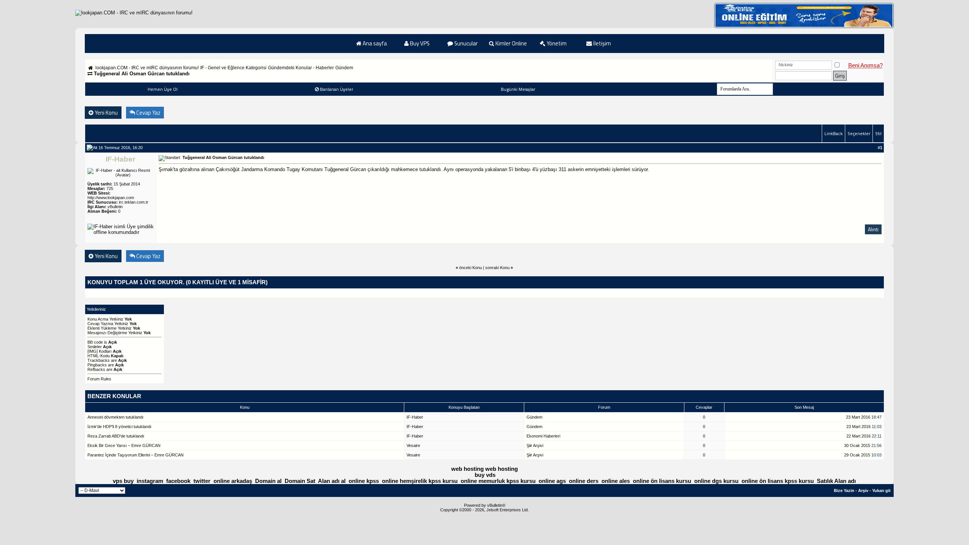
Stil (878, 133)
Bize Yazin (844, 490)
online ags (552, 481)
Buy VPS (419, 43)
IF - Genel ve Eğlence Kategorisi (233, 67)
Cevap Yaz (147, 112)
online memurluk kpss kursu (498, 481)
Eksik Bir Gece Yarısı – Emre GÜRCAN (123, 445)
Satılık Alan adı (836, 481)
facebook (178, 481)
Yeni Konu (105, 112)
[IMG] (92, 351)
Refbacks (96, 369)
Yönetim (556, 43)
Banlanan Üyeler (336, 89)
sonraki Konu (497, 267)
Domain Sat (300, 481)
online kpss (364, 481)
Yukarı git (881, 490)
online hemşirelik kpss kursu (420, 481)
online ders (583, 481)
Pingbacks (97, 365)
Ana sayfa (374, 43)
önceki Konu (470, 267)
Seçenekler (858, 133)
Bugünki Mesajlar (518, 89)
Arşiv (863, 490)
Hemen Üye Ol (163, 89)
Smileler (94, 346)
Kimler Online (510, 43)
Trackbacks (98, 360)
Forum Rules (99, 379)
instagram (150, 481)
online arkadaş (232, 481)
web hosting (467, 469)
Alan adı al (332, 481)
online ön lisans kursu (662, 481)
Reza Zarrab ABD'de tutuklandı (115, 436)
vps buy (123, 481)
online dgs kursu (716, 481)
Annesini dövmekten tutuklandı (115, 417)
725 (109, 188)
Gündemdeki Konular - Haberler (301, 67)
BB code (95, 342)
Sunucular (465, 43)
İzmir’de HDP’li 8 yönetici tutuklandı (119, 426)
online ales (615, 481)
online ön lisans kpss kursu (778, 481)
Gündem (344, 67)
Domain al (268, 481)
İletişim (601, 43)
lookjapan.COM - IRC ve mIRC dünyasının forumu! (147, 67)
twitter (201, 481)
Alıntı (873, 229)
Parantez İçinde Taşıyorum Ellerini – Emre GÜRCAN (135, 455)
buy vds (485, 475)
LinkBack (833, 133)
